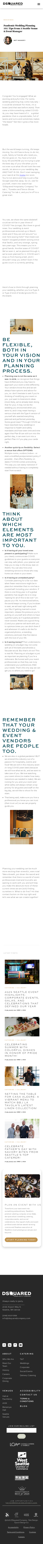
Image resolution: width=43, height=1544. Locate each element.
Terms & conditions (27, 1400)
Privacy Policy (29, 1527)
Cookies (32, 1532)
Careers (6, 1374)
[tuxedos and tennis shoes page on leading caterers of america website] (22, 1444)
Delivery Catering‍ (28, 1375)
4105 (4, 1403)
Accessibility (30, 1390)
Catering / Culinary (16, 988)
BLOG (23, 1406)
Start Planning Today (21, 1240)
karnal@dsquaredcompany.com (21, 1503)
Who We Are (8, 1359)
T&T (22, 1359)
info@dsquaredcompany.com (16, 1318)
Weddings (24, 1363)
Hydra (22, 175)
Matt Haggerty (20, 40)
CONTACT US (28, 1394)
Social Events (26, 1371)
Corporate (24, 1367)
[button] (39, 4)
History (5, 1370)
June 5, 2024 (21, 1010)
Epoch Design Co (21, 1522)
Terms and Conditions (15, 1532)
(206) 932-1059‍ (9, 1315)
